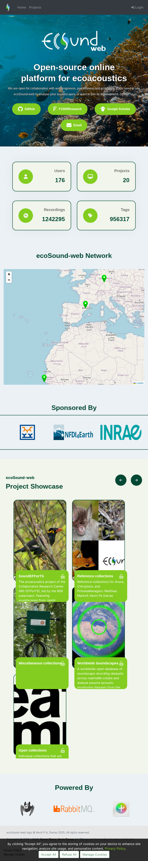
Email (77, 125)
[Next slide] (136, 480)
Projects (35, 7)
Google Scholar (118, 109)
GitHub (30, 109)
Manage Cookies (94, 854)
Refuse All (69, 854)
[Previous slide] (121, 480)
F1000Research (70, 109)
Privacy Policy (115, 848)
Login (138, 7)
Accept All (48, 854)
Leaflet (139, 383)
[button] (85, 305)
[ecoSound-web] (8, 7)
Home (21, 7)
